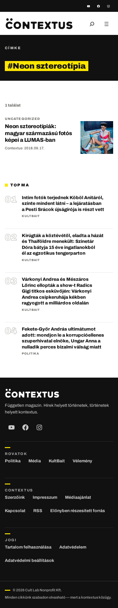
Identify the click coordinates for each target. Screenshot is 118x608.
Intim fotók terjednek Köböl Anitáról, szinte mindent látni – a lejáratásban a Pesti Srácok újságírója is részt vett (63, 203)
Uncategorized (22, 119)
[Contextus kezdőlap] (39, 23)
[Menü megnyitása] (106, 24)
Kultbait (31, 216)
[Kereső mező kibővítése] (92, 24)
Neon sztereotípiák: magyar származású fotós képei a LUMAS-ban (38, 133)
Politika (30, 353)
